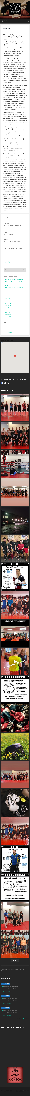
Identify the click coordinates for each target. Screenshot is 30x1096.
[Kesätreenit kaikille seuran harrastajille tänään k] (15, 746)
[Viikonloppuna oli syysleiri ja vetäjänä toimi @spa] (15, 944)
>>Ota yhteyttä (7, 262)
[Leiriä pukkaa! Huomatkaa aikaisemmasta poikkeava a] (15, 859)
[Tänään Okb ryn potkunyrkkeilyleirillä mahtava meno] (15, 435)
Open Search (27, 21)
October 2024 (8, 312)
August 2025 (8, 305)
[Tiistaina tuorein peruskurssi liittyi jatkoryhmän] (15, 492)
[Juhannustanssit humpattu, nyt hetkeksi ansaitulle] (15, 774)
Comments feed (8, 330)
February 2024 (8, 314)
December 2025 (8, 300)
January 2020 (8, 316)
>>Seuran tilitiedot (8, 261)
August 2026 (8, 298)
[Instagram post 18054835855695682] (15, 661)
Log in (6, 325)
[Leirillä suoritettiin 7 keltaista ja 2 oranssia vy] (15, 407)
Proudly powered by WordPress (12, 1090)
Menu (5, 21)
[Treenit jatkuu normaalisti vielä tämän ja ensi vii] (15, 831)
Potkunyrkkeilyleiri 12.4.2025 (11, 290)
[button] (15, 356)
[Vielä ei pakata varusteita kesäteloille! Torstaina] (15, 803)
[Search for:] (15, 270)
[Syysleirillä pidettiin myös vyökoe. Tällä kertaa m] (15, 916)
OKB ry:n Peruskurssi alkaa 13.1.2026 (13, 281)
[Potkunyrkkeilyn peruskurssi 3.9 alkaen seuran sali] (15, 690)
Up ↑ (15, 1092)
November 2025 (8, 303)
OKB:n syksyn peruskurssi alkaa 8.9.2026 (14, 279)
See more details (7, 991)
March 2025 (7, 307)
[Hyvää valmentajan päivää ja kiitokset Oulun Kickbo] (15, 605)
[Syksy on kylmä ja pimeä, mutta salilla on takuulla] (15, 520)
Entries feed (7, 327)
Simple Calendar (25, 1018)
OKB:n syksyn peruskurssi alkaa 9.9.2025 (14, 287)
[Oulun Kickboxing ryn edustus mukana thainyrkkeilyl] (15, 548)
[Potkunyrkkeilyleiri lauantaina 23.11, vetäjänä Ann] (15, 464)
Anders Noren (21, 1091)
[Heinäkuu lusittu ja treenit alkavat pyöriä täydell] (15, 718)
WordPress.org (8, 332)
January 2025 (8, 310)
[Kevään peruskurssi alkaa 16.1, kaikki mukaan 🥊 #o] (15, 887)
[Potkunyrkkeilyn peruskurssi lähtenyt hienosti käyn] (15, 633)
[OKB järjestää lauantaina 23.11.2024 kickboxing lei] (15, 577)
